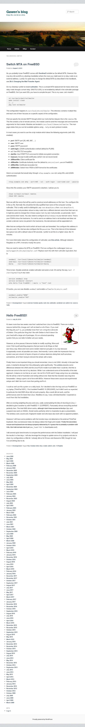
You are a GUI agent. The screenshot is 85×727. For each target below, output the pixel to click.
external (30, 303)
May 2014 (9, 660)
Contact (32, 49)
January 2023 (10, 510)
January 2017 (10, 602)
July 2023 (9, 503)
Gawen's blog (17, 11)
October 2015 (10, 630)
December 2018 (11, 557)
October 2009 (10, 693)
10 (76, 316)
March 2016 (10, 623)
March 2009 (10, 702)
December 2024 (11, 487)
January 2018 (10, 573)
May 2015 (9, 637)
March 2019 (10, 550)
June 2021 (9, 524)
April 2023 (9, 505)
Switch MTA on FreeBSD (23, 64)
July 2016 (9, 616)
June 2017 (9, 590)
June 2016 (9, 618)
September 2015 (11, 632)
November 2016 (11, 606)
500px (25, 49)
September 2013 (11, 667)
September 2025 (11, 475)
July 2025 (9, 477)
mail (44, 303)
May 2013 (9, 674)
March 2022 (10, 512)
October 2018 (10, 559)
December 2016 (11, 604)
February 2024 (11, 494)
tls (71, 303)
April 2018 (9, 566)
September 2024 (11, 489)
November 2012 (11, 688)
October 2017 (10, 580)
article (59, 365)
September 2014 (11, 651)
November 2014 (11, 646)
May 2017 (9, 592)
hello (37, 446)
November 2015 (11, 627)
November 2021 (11, 517)
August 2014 (10, 653)
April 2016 (9, 620)
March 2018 (10, 569)
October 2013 (10, 665)
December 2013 (11, 663)
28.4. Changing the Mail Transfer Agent (25, 81)
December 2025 (11, 470)
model (45, 446)
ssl (64, 303)
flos (28, 446)
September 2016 (11, 611)
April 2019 (9, 548)
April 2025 (9, 484)
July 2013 (9, 670)
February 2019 (11, 552)
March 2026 (10, 463)
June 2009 (9, 698)
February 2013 (11, 681)
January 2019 (10, 555)
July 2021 (9, 522)
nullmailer (34, 86)
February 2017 (11, 599)
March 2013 (10, 679)
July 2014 (9, 655)
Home (9, 49)
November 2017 (11, 578)
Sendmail (42, 73)
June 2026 (9, 456)
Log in (8, 711)
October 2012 (10, 691)
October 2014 (10, 649)
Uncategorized (17, 303)
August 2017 (10, 585)
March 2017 (10, 597)
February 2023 (11, 508)
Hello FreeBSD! (16, 315)
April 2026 (9, 461)
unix (54, 446)
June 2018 (9, 564)
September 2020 (11, 531)
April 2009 (9, 700)
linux (41, 446)
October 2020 (10, 529)
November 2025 (11, 473)
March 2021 (10, 527)
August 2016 (10, 613)
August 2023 (10, 501)
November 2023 (11, 498)
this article (55, 240)
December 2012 (11, 686)
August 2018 (10, 562)
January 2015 (10, 642)
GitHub (16, 49)
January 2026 (10, 468)
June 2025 (9, 480)
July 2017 (9, 588)
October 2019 (10, 545)
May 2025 (9, 482)
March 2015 (10, 639)
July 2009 (9, 695)
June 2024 (9, 491)
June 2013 (9, 672)
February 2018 (11, 571)
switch (68, 303)
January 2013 (10, 684)
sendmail (59, 303)
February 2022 (11, 515)
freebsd (35, 303)
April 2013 (9, 677)
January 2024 (10, 496)
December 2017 (11, 576)
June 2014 (9, 658)
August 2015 (10, 634)
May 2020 (9, 536)
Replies (59, 446)
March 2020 (10, 541)
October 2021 (10, 519)
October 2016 (10, 609)
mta (48, 303)
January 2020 (10, 543)
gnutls (41, 303)
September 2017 (11, 583)
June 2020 (9, 534)
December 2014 (11, 644)
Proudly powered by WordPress (42, 719)
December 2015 (11, 625)
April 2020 (9, 538)
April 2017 (9, 595)
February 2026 (11, 466)
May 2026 (9, 459)
